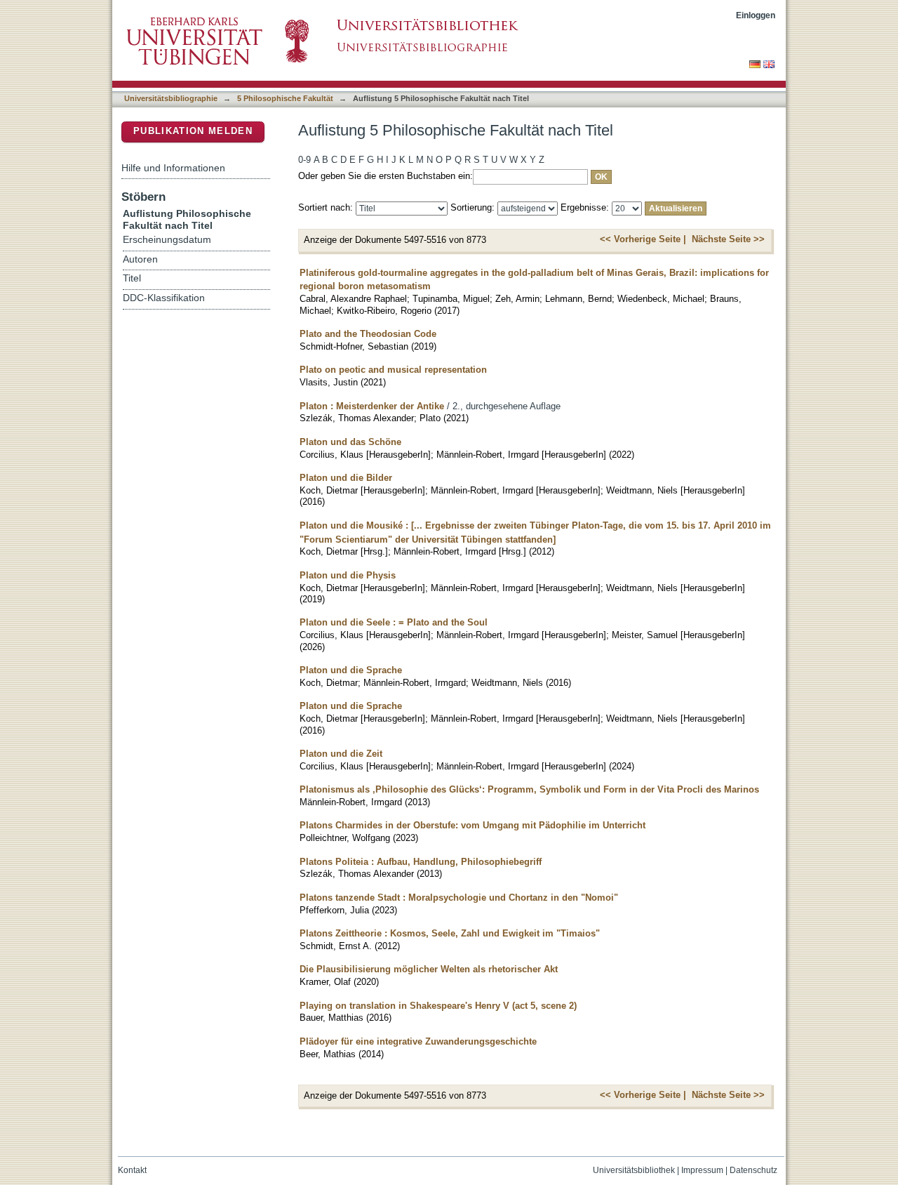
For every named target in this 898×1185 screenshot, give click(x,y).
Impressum (702, 1170)
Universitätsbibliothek (634, 1170)
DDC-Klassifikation (164, 298)
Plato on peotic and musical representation (393, 369)
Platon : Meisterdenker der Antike (372, 406)
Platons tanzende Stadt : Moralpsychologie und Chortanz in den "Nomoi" (459, 897)
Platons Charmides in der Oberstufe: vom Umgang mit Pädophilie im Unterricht (472, 825)
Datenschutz (753, 1170)
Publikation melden (193, 131)
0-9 (304, 159)
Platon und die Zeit (341, 753)
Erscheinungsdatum (167, 239)
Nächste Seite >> (728, 239)
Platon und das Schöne (350, 442)
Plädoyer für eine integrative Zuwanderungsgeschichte (418, 1041)
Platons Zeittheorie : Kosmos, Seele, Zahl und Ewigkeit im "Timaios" (450, 933)
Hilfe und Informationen (173, 167)
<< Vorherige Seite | (643, 239)
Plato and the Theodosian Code (368, 334)
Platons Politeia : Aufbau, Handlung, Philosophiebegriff (421, 861)
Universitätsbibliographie (170, 98)
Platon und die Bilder (346, 477)
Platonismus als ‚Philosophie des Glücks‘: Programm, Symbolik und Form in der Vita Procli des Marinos (529, 789)
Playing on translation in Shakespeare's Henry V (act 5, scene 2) (438, 1005)
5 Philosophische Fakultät (285, 98)
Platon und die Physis (348, 575)
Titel (132, 278)
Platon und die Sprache (351, 670)
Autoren (140, 259)
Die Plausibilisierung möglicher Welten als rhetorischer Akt (429, 969)
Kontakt (132, 1170)
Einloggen (755, 15)
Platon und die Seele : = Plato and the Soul (394, 622)
